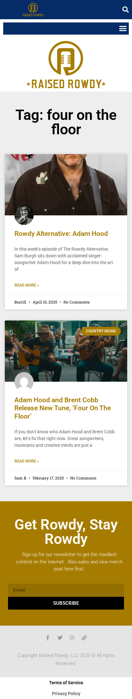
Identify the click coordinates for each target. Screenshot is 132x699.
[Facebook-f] (47, 637)
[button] (125, 9)
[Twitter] (59, 637)
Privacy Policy (66, 693)
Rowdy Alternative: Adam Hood (61, 233)
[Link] (84, 637)
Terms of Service (66, 682)
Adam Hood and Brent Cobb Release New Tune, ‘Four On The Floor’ (62, 408)
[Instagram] (72, 637)
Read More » (26, 285)
